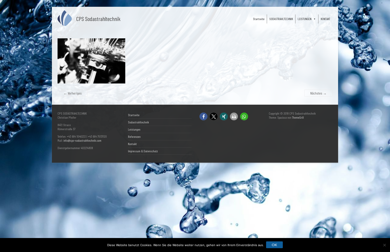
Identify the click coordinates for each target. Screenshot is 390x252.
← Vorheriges (72, 93)
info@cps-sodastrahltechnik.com (82, 140)
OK (274, 245)
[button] (203, 116)
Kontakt (132, 144)
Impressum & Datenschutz (143, 151)
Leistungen (134, 129)
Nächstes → (318, 93)
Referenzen (134, 137)
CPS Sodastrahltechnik (98, 18)
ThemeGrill (298, 117)
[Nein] (384, 245)
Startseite (259, 19)
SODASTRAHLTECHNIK (281, 19)
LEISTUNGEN (304, 19)
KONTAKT (325, 19)
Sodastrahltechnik (138, 122)
